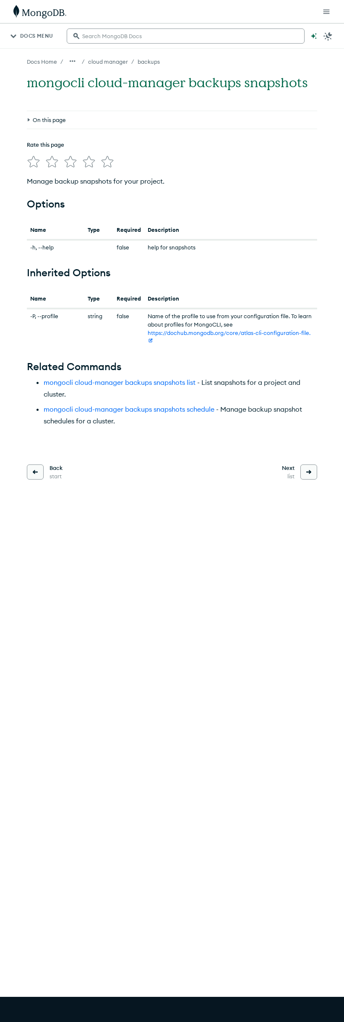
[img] (33, 162)
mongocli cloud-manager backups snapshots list (119, 382)
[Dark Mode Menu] (328, 36)
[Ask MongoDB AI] (314, 36)
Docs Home (42, 61)
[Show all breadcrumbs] (72, 61)
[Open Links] (326, 11)
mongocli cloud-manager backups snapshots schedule (129, 409)
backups (149, 61)
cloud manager (108, 61)
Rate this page (45, 144)
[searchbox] (186, 36)
